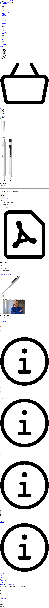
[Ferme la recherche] (8, 48)
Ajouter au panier (2, 198)
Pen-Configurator (2, 576)
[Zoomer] (4, 137)
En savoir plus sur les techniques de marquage (5, 274)
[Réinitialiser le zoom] (3, 137)
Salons (1, 581)
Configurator (6, 198)
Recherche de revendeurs (6, 2)
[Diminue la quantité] (1, 193)
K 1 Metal (1, 398)
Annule (1, 607)
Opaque (8, 187)
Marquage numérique (26, 273)
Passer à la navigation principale (16, 0)
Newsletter (1, 2)
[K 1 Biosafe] (2, 127)
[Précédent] (1, 296)
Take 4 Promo (2, 522)
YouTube (1, 584)
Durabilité (1, 578)
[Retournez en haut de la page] (1, 601)
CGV (1, 599)
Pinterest (13, 584)
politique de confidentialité (44, 595)
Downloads (1, 582)
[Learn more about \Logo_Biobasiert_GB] (3, 460)
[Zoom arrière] (1, 137)
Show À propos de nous (5, 45)
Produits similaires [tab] (4, 321)
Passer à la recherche (9, 0)
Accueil (1, 575)
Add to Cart (4, 607)
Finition (1, 577)
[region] (24, 150)
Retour (3, 26)
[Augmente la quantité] (10, 193)
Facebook (4, 584)
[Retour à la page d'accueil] (3, 3)
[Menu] (0, 58)
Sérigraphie (1, 273)
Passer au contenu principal (3, 0)
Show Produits (3, 14)
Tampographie (14, 273)
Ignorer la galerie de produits (3, 322)
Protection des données (3, 598)
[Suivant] (3, 296)
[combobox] (3, 48)
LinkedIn (9, 584)
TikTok (11, 584)
